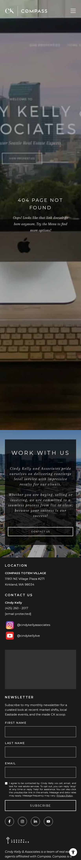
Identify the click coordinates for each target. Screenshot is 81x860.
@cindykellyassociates (33, 625)
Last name (15, 743)
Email (10, 763)
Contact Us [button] (40, 531)
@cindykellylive (27, 636)
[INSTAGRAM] (22, 821)
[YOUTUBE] (48, 821)
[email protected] (18, 614)
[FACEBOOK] (9, 821)
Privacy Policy (65, 795)
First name (15, 723)
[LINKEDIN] (35, 821)
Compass (59, 856)
